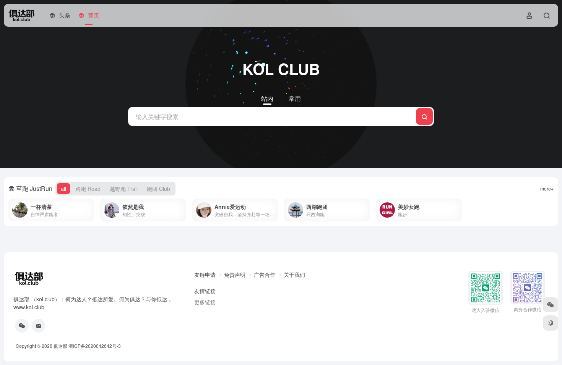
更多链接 (205, 302)
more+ (547, 188)
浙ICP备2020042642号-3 (94, 345)
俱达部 (60, 345)
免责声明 (234, 274)
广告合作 (264, 274)
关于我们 (294, 274)
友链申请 (205, 274)
